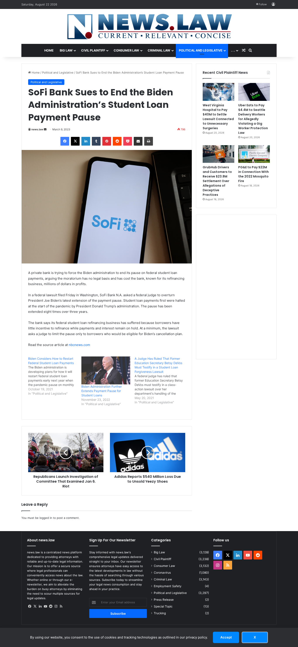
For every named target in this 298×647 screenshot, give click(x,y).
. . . (233, 50)
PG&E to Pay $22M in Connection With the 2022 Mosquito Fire (253, 174)
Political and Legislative (201, 50)
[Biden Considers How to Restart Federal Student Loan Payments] (54, 376)
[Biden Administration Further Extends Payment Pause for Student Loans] (105, 370)
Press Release (164, 599)
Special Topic (163, 606)
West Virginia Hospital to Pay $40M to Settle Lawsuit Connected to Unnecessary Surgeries (218, 116)
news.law (37, 129)
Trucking (160, 613)
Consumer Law (126, 50)
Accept (226, 637)
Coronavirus (162, 572)
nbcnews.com (79, 345)
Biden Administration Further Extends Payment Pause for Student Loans (101, 391)
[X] (35, 606)
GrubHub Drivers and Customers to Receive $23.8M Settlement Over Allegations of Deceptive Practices (217, 181)
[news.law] (149, 26)
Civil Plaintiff (93, 50)
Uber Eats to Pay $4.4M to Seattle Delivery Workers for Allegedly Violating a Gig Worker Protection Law (253, 119)
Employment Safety (168, 586)
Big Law (66, 50)
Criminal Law (159, 50)
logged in (45, 518)
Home (49, 50)
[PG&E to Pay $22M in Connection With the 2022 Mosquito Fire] (254, 154)
